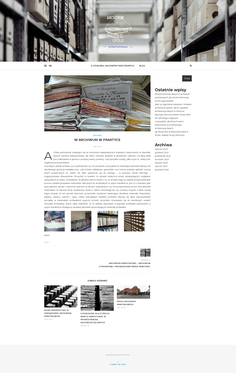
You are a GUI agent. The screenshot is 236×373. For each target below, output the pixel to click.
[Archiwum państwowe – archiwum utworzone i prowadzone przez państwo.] (145, 253)
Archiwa (97, 135)
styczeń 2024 (161, 149)
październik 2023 (163, 155)
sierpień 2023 (161, 162)
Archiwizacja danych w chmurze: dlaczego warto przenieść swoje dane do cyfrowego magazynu (173, 114)
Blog (142, 65)
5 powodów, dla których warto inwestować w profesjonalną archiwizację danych (169, 125)
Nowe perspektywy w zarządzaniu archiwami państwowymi (58, 313)
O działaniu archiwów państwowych (112, 65)
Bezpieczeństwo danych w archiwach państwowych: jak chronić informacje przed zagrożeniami (172, 97)
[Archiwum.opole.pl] (118, 28)
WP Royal (125, 355)
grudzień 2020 (162, 169)
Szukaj (187, 78)
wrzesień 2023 (162, 159)
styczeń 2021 (161, 166)
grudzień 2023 (162, 152)
